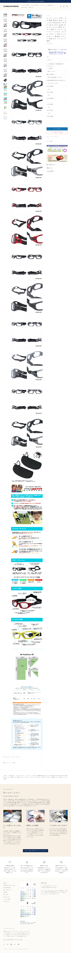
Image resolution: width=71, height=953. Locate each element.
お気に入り (31, 7)
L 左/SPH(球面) (50, 104)
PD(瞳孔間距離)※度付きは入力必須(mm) (56, 80)
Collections (11, 775)
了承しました (51, 66)
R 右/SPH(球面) (50, 86)
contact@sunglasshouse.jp (51, 890)
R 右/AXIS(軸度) (50, 98)
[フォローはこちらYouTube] (11, 944)
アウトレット (43, 5)
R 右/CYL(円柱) (50, 92)
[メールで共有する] (57, 136)
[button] (65, 53)
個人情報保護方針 (7, 887)
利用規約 (5, 892)
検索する (5, 883)
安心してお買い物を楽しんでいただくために (35, 850)
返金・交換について (7, 890)
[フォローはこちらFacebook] (4, 944)
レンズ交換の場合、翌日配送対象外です (55, 64)
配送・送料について (51, 164)
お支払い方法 (6, 897)
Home (5, 775)
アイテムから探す (34, 5)
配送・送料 (5, 894)
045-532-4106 (46, 886)
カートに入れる (57, 128)
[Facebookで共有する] (51, 136)
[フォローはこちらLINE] (18, 944)
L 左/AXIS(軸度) (50, 116)
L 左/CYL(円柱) (50, 110)
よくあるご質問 (50, 171)
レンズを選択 (49, 68)
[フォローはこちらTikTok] (15, 944)
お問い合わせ (24, 7)
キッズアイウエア (20, 775)
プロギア (48, 15)
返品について (49, 167)
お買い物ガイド (50, 5)
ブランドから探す (25, 5)
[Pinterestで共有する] (55, 136)
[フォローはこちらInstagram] (7, 944)
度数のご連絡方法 (50, 74)
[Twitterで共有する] (53, 136)
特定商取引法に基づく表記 (9, 885)
